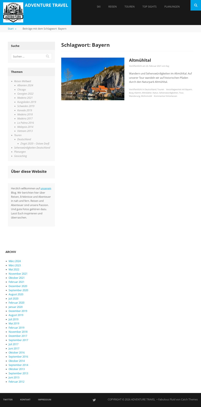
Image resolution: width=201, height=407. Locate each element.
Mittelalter (147, 92)
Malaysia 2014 (25, 127)
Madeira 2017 (25, 118)
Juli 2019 (13, 319)
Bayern (188, 89)
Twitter (8, 399)
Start (12, 28)
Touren (130, 6)
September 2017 (18, 340)
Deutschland (150, 89)
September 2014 (18, 365)
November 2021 (18, 273)
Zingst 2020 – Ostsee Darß (34, 143)
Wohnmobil (146, 96)
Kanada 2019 (24, 110)
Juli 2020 (13, 298)
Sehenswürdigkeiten (168, 92)
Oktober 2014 (17, 361)
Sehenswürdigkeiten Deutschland (32, 147)
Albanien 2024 (25, 85)
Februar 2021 (16, 282)
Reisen (112, 6)
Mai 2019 (14, 323)
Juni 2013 (14, 377)
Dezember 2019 (18, 311)
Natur (155, 92)
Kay (167, 66)
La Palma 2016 (25, 122)
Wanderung (134, 96)
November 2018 (18, 332)
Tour (181, 92)
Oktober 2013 (17, 369)
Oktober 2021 (17, 278)
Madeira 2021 (25, 97)
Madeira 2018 (25, 114)
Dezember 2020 (18, 286)
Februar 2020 (16, 302)
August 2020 (16, 294)
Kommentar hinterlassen (165, 96)
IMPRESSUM (44, 399)
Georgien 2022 (25, 93)
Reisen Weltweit (22, 81)
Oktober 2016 (17, 352)
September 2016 (18, 356)
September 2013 (18, 373)
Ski (98, 6)
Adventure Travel (46, 5)
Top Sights (149, 6)
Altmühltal (140, 60)
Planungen (172, 6)
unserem (46, 188)
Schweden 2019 (25, 106)
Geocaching (20, 156)
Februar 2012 (16, 381)
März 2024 (15, 261)
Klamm (137, 92)
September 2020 (18, 290)
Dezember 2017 (18, 336)
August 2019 (16, 315)
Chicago (21, 89)
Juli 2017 (13, 344)
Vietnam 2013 (25, 131)
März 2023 (15, 265)
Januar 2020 (16, 307)
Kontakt (25, 399)
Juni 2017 (14, 348)
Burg (131, 92)
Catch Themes (189, 399)
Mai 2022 (14, 269)
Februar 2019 (16, 327)
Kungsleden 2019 (26, 102)
